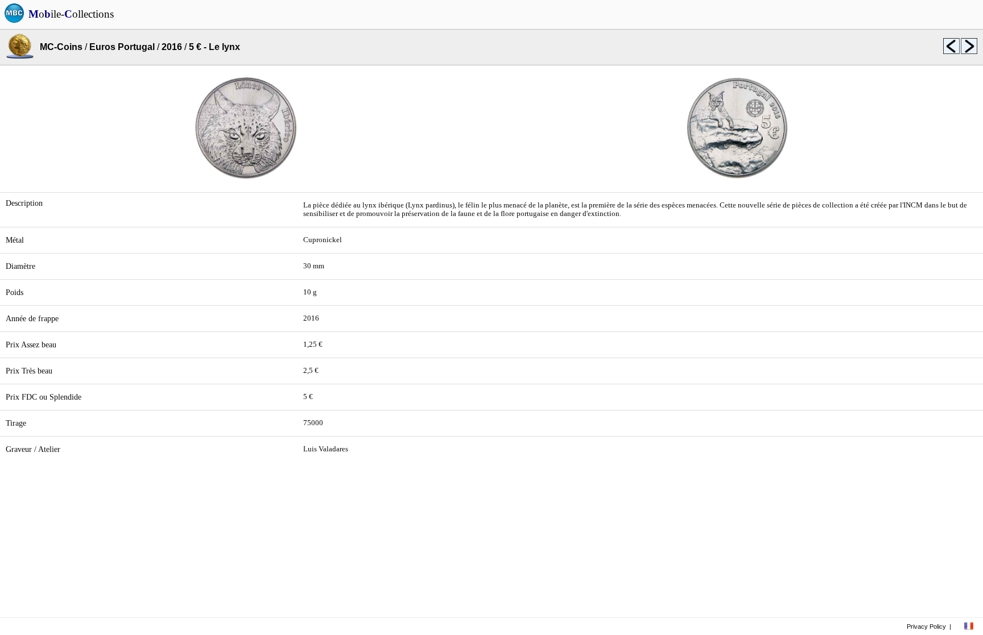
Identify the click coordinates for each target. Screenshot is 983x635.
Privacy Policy (926, 626)
